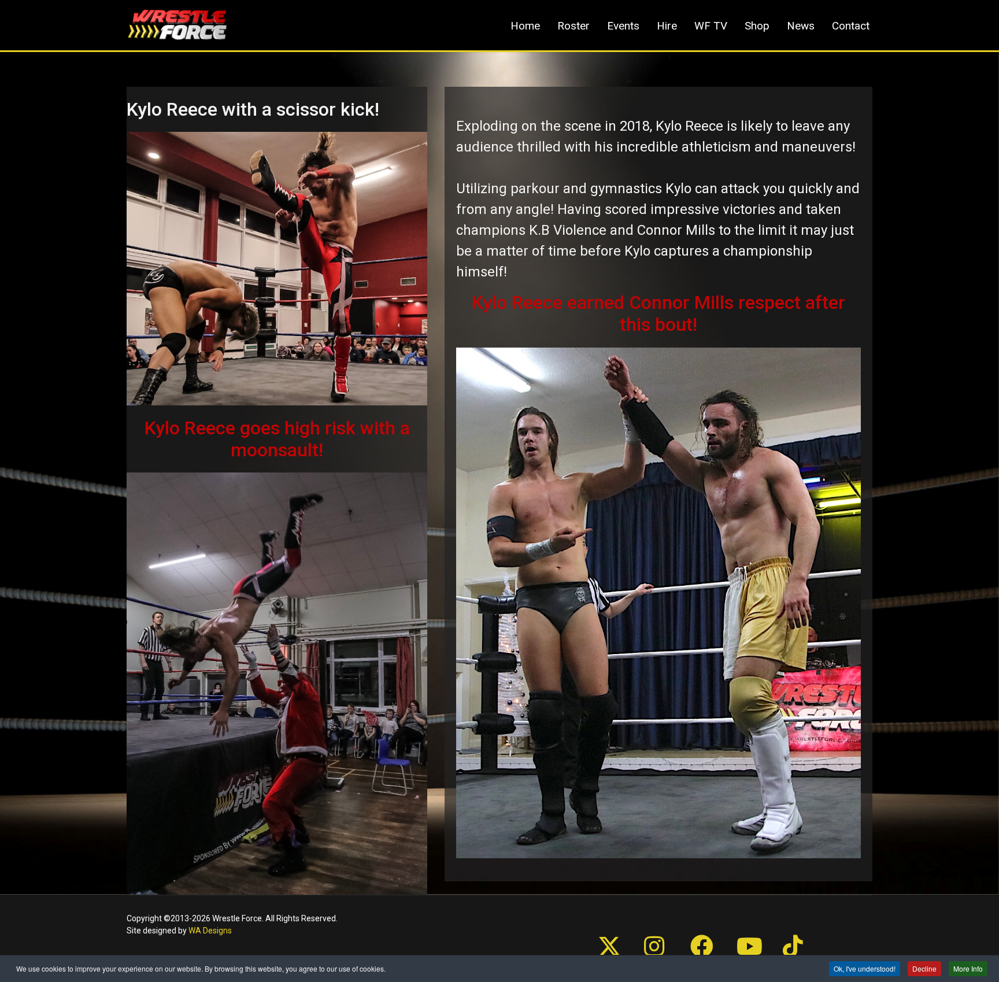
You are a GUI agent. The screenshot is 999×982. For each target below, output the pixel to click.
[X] (597, 930)
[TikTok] (782, 930)
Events (623, 25)
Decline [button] (924, 968)
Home (525, 25)
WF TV (710, 25)
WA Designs (210, 930)
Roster (573, 25)
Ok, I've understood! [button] (865, 968)
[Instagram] (644, 930)
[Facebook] (690, 930)
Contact (851, 25)
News (801, 25)
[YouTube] (736, 930)
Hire (667, 25)
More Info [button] (968, 968)
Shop (757, 25)
